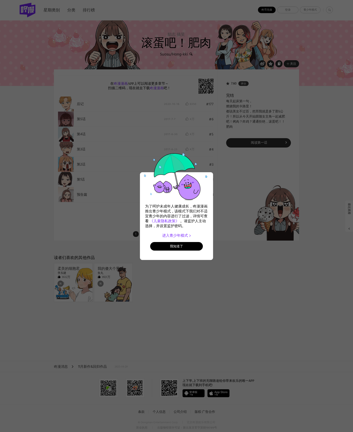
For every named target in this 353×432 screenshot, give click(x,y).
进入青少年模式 (175, 235)
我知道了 (176, 246)
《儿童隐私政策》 (164, 221)
